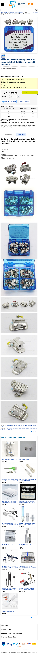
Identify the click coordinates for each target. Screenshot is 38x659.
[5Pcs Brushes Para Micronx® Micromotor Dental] (27, 448)
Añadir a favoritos (24, 101)
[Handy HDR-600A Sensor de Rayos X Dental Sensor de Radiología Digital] (10, 579)
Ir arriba (34, 431)
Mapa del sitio (25, 649)
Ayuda (10, 649)
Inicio (2, 12)
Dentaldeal (19, 74)
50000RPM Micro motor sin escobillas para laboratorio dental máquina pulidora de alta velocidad (10, 546)
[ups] (19, 643)
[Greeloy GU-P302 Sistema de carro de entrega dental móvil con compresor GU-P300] (10, 448)
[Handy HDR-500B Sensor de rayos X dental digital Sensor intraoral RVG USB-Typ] (27, 579)
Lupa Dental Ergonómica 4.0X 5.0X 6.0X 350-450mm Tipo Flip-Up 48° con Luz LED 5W (10, 524)
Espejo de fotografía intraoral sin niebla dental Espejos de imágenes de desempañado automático (10, 611)
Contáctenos (17, 649)
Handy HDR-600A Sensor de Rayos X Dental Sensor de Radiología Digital (9, 589)
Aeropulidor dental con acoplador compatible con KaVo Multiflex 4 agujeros (10, 481)
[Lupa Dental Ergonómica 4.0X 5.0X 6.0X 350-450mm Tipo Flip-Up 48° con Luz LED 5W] (10, 513)
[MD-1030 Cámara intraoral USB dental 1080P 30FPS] (27, 470)
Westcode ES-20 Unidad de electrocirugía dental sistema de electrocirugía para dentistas (10, 502)
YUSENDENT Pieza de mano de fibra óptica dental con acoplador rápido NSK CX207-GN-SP (27, 546)
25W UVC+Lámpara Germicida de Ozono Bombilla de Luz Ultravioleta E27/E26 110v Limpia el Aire (27, 524)
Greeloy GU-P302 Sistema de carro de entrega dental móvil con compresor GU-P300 (9, 459)
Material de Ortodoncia (9, 12)
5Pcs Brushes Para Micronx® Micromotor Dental (27, 458)
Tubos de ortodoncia (19, 12)
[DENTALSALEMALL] (19, 646)
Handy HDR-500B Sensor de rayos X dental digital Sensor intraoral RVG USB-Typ (26, 589)
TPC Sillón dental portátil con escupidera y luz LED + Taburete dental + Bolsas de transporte (10, 568)
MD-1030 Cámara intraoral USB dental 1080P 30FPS (27, 480)
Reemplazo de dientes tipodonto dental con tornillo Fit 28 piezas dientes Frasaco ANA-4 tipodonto (27, 502)
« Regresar (35, 12)
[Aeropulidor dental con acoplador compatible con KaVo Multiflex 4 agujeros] (10, 470)
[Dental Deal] (21, 7)
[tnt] (23, 643)
